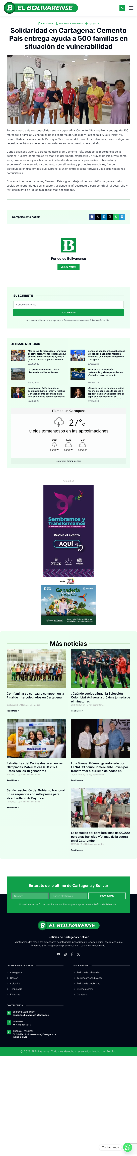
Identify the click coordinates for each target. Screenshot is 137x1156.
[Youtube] (58, 954)
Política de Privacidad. (100, 320)
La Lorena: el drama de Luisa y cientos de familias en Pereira (43, 371)
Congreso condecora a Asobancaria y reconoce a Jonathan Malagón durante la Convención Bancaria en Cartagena (106, 355)
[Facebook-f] (72, 954)
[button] (122, 8)
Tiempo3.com (74, 461)
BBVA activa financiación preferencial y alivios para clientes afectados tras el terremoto (105, 372)
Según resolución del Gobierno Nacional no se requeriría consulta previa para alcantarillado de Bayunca (36, 794)
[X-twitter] (78, 954)
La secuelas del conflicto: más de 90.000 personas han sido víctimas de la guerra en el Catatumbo (100, 836)
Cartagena (47, 23)
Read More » (13, 710)
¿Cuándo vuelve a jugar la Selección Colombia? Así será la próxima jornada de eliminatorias (100, 697)
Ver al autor (68, 267)
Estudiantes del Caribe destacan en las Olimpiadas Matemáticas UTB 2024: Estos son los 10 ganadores (35, 767)
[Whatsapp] (127, 1147)
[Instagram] (65, 954)
